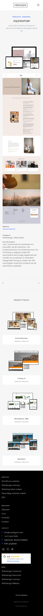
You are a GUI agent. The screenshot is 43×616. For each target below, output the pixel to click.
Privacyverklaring (21, 606)
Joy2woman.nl (9, 229)
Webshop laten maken (12, 489)
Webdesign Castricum (12, 571)
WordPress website (10, 481)
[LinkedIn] (3, 549)
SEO (3, 497)
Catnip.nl (21, 378)
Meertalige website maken (14, 493)
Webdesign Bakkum (10, 583)
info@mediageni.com (13, 532)
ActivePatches (21, 338)
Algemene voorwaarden (21, 602)
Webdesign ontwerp (11, 485)
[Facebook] (8, 549)
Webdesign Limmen (11, 579)
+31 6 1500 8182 (11, 536)
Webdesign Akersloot (11, 575)
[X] (12, 549)
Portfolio (5, 518)
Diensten (6, 509)
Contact (5, 522)
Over (4, 514)
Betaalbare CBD (21, 419)
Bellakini (21, 459)
